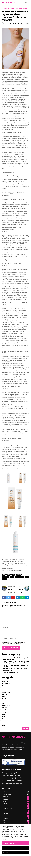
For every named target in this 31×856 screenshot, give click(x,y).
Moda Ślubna (5, 698)
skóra (11, 576)
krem (8, 574)
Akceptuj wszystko (9, 843)
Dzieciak (4, 8)
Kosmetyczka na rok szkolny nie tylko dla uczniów (15, 665)
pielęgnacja (5, 576)
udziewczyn (7, 23)
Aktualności (5, 681)
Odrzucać (6, 852)
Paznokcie (5, 703)
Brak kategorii (6, 683)
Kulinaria (4, 694)
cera (4, 574)
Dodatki (4, 687)
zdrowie (4, 579)
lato (13, 574)
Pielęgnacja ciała (13, 8)
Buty (3, 685)
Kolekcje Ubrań (6, 692)
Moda (3, 696)
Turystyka (4, 712)
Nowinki (4, 701)
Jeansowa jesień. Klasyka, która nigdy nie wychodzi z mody (15, 658)
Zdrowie (4, 720)
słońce (17, 576)
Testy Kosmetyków (7, 709)
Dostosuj (5, 847)
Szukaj (3, 725)
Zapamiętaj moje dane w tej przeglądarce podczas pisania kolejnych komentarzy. (14, 643)
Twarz (20, 8)
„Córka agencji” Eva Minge (14, 773)
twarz (27, 576)
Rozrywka (4, 707)
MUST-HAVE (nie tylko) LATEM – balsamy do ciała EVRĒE (15, 669)
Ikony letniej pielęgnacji (10, 672)
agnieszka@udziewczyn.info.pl (13, 749)
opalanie (19, 574)
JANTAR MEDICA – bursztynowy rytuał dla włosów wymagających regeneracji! (16, 662)
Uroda (25, 8)
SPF (22, 576)
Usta (3, 718)
